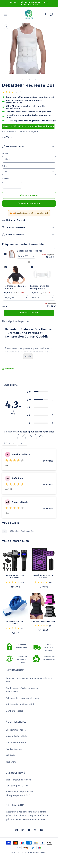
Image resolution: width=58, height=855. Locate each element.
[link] (12, 254)
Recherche (11, 762)
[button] (6, 14)
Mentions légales (14, 711)
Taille (4, 166)
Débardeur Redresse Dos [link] (29, 251)
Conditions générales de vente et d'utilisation (22, 690)
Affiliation (11, 755)
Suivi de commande (16, 742)
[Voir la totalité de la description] (28, 356)
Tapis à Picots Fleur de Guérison (43, 576)
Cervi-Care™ (23, 853)
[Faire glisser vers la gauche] (23, 79)
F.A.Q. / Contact (14, 749)
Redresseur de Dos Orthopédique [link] (39, 287)
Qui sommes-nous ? (16, 730)
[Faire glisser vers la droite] (35, 79)
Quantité (6, 179)
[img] (14, 461)
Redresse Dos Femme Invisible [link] (15, 287)
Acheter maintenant (29, 203)
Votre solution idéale (16, 736)
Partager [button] (9, 368)
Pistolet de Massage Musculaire (15, 576)
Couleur (5, 153)
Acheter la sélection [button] (29, 312)
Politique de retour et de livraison (23, 698)
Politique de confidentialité (20, 704)
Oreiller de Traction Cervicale (14, 622)
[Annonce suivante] (53, 4)
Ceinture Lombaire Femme (43, 621)
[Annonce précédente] (5, 4)
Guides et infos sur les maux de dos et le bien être (29, 680)
